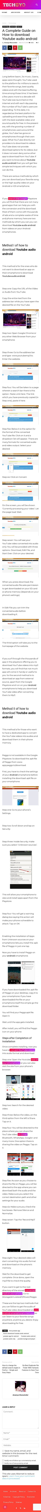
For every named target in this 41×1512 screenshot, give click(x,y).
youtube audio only (9, 1339)
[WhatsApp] (20, 47)
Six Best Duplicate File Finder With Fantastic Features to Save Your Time (30, 1369)
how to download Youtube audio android (16, 1333)
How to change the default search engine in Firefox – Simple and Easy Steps (11, 1369)
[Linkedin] (25, 1508)
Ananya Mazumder (10, 42)
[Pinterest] (15, 47)
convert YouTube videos (22, 1050)
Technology (12, 23)
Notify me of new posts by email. (16, 1463)
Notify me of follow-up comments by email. (20, 1460)
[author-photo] (20, 1392)
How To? (19, 26)
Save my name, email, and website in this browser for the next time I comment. (19, 1453)
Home (4, 23)
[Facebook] (4, 47)
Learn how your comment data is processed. (18, 1477)
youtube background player (26, 1339)
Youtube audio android (28, 1336)
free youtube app (14, 1331)
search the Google (18, 198)
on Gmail (22, 1134)
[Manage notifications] (5, 1507)
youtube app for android (11, 1336)
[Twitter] (20, 1508)
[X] (10, 47)
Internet (13, 26)
